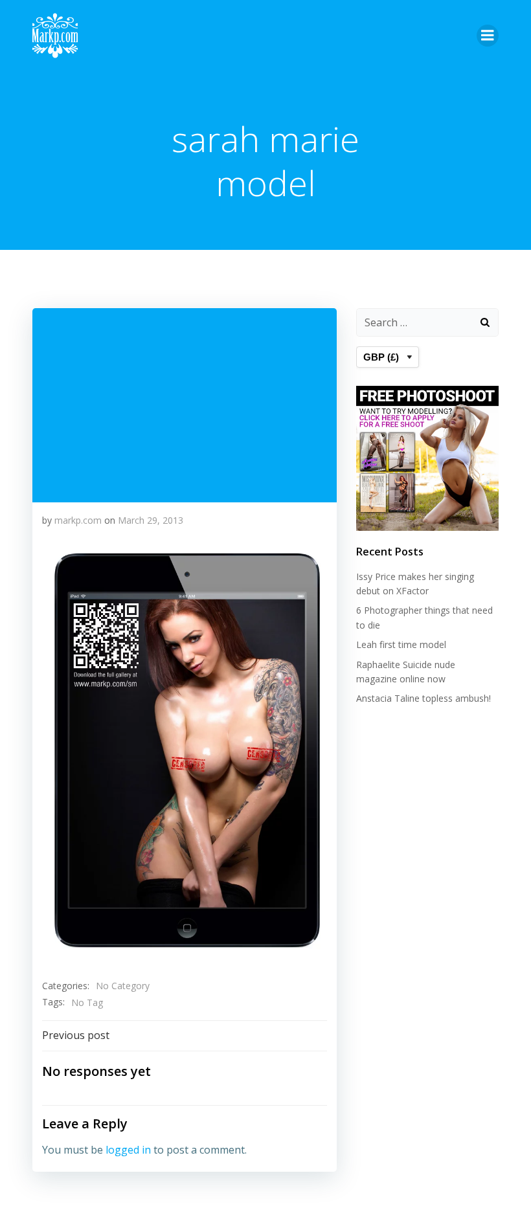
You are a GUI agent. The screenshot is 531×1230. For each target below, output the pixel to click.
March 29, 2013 (150, 520)
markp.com (78, 520)
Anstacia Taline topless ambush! (423, 698)
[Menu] (488, 36)
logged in (128, 1150)
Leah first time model (401, 644)
